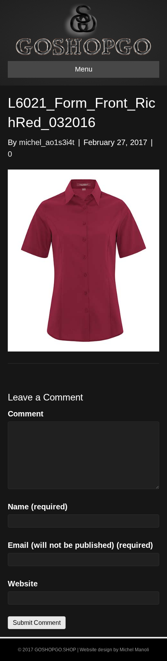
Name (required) (38, 506)
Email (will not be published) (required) (80, 545)
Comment (25, 413)
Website (23, 583)
